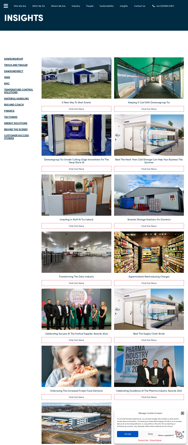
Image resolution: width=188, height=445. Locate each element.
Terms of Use (143, 440)
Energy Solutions (15, 123)
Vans (7, 77)
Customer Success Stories (16, 137)
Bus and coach (14, 104)
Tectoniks (10, 117)
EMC (7, 83)
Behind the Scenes (16, 129)
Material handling (16, 98)
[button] (182, 413)
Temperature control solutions (18, 91)
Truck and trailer (16, 65)
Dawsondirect (13, 71)
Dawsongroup (13, 58)
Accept (128, 434)
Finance (9, 110)
